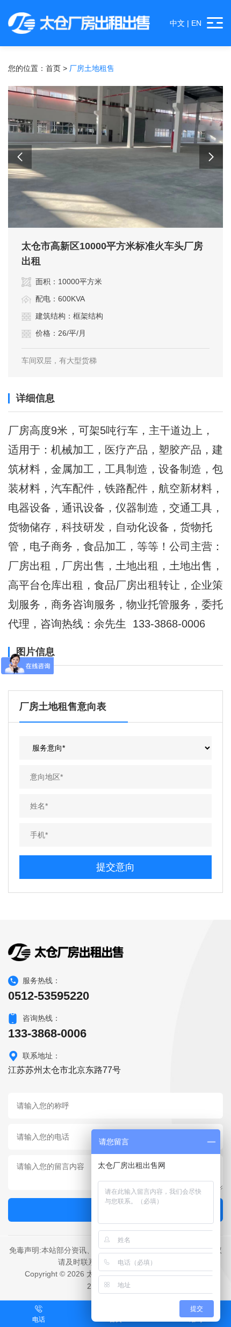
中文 (177, 23)
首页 (53, 68)
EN (196, 23)
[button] (20, 157)
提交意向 (115, 867)
